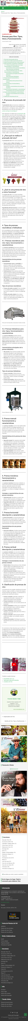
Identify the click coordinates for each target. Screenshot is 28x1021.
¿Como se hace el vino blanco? (9, 111)
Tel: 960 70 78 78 (5, 902)
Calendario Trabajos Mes (8, 843)
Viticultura (4, 866)
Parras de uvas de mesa (6, 1002)
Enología (4, 849)
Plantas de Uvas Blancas (7, 932)
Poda (3, 856)
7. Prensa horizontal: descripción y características (14, 89)
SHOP (2, 939)
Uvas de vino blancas (7, 863)
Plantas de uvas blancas (7, 1004)
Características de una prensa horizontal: (15, 90)
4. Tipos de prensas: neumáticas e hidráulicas (13, 63)
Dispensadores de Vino (9, 716)
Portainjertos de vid (6, 857)
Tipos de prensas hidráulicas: (12, 76)
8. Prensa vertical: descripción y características (13, 92)
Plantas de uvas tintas (6, 1006)
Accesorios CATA (6, 841)
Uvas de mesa (5, 861)
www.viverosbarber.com (18, 709)
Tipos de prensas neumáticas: (12, 69)
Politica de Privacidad (6, 995)
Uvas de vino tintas (6, 865)
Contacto (3, 989)
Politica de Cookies (5, 993)
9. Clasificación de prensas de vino (10, 96)
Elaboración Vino (7, 34)
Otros (3, 850)
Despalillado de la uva (9, 678)
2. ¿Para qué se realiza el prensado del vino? (12, 60)
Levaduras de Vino (8, 681)
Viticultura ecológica (7, 868)
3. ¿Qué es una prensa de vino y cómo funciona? (13, 62)
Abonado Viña (5, 840)
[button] (14, 916)
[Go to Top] (25, 1014)
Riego (3, 859)
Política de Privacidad (13, 1015)
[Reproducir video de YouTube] (14, 664)
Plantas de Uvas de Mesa (7, 928)
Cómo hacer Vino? (6, 845)
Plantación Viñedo (6, 854)
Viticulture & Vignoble (6, 945)
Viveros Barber (4, 941)
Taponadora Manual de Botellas (11, 680)
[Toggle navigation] (3, 8)
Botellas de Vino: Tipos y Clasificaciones (14, 721)
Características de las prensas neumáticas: (15, 67)
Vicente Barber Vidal (6, 41)
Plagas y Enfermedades (7, 852)
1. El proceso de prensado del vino (10, 59)
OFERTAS (3, 926)
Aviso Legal (4, 991)
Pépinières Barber (5, 943)
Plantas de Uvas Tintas (6, 930)
